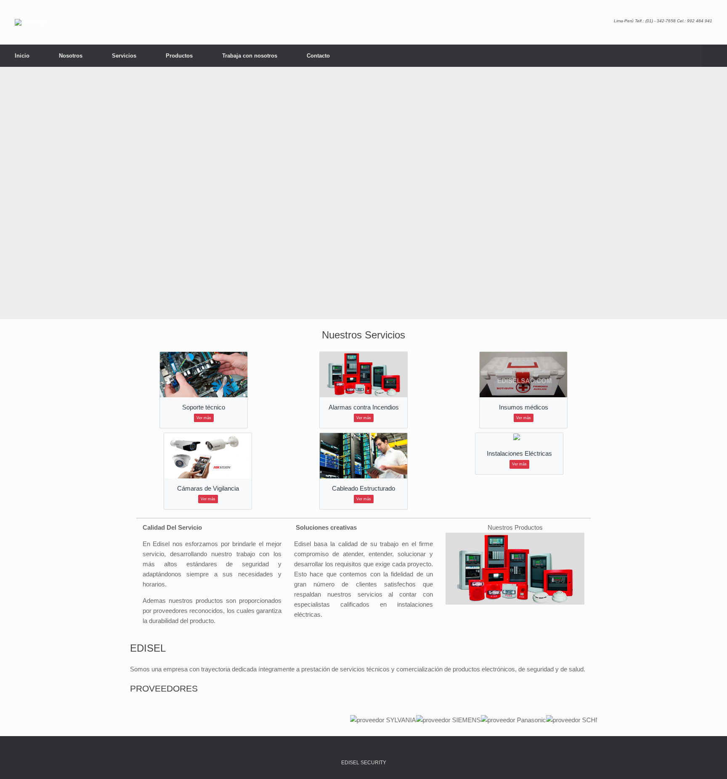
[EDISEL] (31, 22)
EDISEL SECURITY (363, 762)
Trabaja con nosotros (249, 56)
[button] (714, 56)
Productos (179, 56)
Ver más (203, 418)
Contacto (318, 56)
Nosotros (70, 56)
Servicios (124, 56)
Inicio (22, 56)
